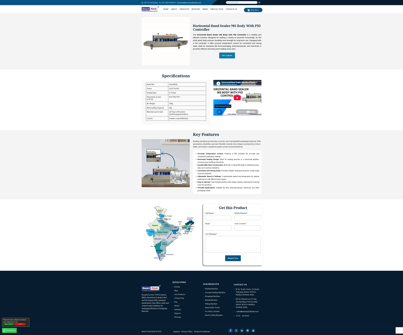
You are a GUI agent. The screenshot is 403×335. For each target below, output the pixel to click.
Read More (153, 311)
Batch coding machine (214, 315)
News (205, 9)
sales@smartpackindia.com (190, 3)
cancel (20, 324)
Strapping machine (212, 296)
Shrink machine (211, 300)
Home (165, 9)
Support (196, 9)
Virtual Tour (216, 9)
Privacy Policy (187, 331)
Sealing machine (211, 289)
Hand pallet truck (212, 308)
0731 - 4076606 (242, 316)
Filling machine (211, 304)
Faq (175, 302)
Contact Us (231, 9)
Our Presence (179, 294)
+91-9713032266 (151, 3)
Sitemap (177, 317)
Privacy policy (22, 322)
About (174, 9)
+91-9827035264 (168, 3)
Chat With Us (11, 330)
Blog (176, 291)
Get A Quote (227, 55)
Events (177, 287)
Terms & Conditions (202, 331)
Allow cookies (9, 324)
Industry (177, 309)
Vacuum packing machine (215, 292)
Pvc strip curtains (212, 311)
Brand (176, 306)
